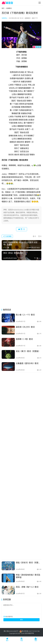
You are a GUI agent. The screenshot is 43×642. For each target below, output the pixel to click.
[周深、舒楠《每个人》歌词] (8, 590)
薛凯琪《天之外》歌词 (25, 327)
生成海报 (8, 236)
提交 (21, 620)
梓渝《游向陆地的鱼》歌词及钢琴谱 (28, 576)
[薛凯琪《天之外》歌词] (8, 330)
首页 (3, 8)
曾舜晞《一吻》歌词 (24, 339)
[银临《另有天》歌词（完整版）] (8, 565)
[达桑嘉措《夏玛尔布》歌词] (8, 366)
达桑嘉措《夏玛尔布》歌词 (27, 363)
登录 (4, 616)
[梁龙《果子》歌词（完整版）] (8, 354)
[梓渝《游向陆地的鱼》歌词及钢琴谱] (8, 578)
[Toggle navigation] (39, 3)
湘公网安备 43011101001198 (30, 631)
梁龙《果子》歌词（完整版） (28, 351)
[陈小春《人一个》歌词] (8, 318)
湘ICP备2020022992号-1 (11, 631)
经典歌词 (27, 18)
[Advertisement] (21, 285)
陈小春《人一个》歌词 (25, 315)
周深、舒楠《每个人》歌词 (27, 587)
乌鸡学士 (4, 18)
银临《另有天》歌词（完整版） (28, 563)
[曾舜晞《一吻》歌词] (8, 342)
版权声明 (31, 633)
